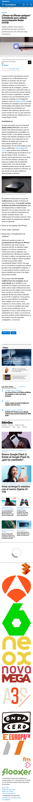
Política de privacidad (8, 789)
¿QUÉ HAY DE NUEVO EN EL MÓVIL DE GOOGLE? (14, 451)
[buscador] (27, 5)
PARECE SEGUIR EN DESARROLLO (23, 508)
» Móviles (11, 8)
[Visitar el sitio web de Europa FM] (16, 739)
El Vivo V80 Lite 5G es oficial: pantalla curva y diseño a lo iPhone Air (23, 534)
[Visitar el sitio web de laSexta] (16, 635)
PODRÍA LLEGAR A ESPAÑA (14, 410)
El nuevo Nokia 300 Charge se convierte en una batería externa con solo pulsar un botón (8, 536)
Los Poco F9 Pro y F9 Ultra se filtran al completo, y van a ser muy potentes (18, 394)
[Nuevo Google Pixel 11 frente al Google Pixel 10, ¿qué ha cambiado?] (16, 440)
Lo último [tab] (21, 386)
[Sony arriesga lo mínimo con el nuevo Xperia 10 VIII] (16, 473)
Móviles (7, 422)
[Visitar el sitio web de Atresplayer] (16, 767)
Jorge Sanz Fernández (9, 61)
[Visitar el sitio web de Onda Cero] (16, 733)
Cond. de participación (9, 793)
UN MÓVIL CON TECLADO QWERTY (8, 508)
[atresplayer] (24, 5)
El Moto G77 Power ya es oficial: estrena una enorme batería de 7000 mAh (18, 413)
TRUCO (7, 401)
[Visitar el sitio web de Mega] (16, 682)
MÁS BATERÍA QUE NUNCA (8, 531)
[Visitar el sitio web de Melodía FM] (16, 761)
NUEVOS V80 (21, 530)
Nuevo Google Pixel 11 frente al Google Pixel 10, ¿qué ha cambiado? (16, 457)
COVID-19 (6, 333)
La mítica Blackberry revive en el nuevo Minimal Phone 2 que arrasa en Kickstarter (8, 513)
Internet (24, 427)
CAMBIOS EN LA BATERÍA (13, 390)
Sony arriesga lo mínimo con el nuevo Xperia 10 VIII (16, 489)
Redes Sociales (19, 425)
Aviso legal (5, 787)
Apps (13, 333)
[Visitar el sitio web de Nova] (16, 673)
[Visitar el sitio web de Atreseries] (16, 710)
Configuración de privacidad (11, 795)
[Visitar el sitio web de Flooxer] (16, 775)
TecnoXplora (4, 8)
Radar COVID (21, 101)
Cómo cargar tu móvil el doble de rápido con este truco (17, 404)
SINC (13, 427)
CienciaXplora (6, 427)
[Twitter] (2, 63)
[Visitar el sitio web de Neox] (16, 665)
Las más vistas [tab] (7, 386)
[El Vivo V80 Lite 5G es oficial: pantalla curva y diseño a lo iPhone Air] (24, 524)
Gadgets (4, 425)
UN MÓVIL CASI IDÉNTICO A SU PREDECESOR (16, 484)
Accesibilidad (6, 799)
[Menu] (31, 4)
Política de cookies (7, 791)
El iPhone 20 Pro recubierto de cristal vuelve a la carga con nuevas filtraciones (22, 513)
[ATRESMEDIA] (16, 574)
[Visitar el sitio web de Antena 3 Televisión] (16, 602)
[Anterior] (16, 1)
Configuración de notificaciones (11, 797)
